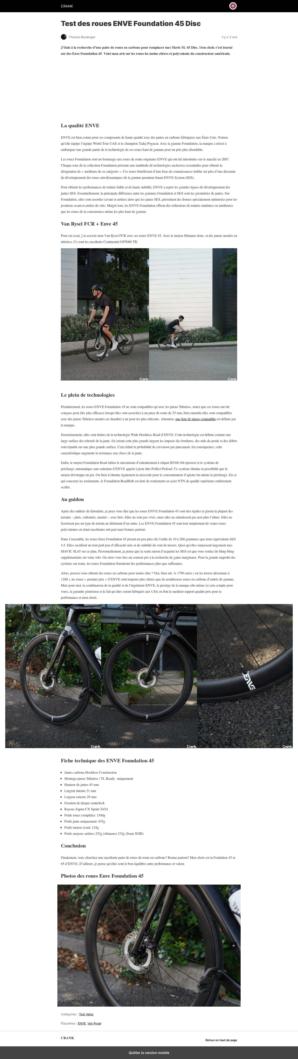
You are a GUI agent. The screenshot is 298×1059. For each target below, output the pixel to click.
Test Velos (86, 1014)
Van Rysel (94, 1023)
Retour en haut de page (221, 1040)
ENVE (82, 1023)
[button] (233, 945)
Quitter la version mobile (149, 1052)
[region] (88, 87)
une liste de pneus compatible (195, 419)
